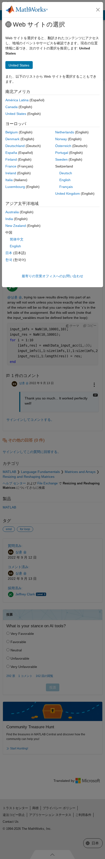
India (9, 219)
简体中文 (16, 239)
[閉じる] (97, 9)
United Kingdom (67, 193)
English (65, 180)
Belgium (11, 132)
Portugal (61, 153)
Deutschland (15, 146)
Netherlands (64, 132)
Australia (12, 212)
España (11, 153)
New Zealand (15, 226)
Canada (11, 107)
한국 (8, 260)
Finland (11, 159)
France (10, 166)
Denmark (12, 139)
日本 (8, 253)
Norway (61, 139)
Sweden (61, 159)
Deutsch (65, 173)
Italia (9, 180)
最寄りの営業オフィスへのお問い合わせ (52, 276)
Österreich (63, 146)
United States (15, 114)
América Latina (17, 100)
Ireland (10, 173)
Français (66, 187)
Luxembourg (15, 187)
